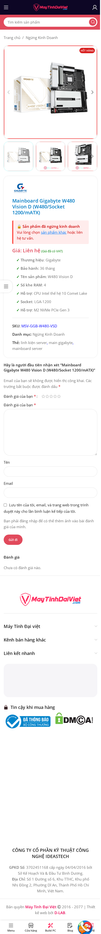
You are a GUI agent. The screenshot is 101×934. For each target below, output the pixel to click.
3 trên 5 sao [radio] (51, 396)
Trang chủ (12, 37)
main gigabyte (61, 342)
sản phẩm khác (53, 232)
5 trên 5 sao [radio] (59, 396)
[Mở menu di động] (6, 7)
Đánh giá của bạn (20, 396)
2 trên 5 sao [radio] (47, 396)
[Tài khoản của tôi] (95, 7)
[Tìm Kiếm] (92, 22)
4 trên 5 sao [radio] (55, 396)
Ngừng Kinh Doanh (42, 37)
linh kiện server (34, 342)
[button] (8, 92)
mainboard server (27, 348)
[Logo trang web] (50, 6)
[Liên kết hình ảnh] (50, 598)
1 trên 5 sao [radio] (43, 396)
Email (8, 483)
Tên (7, 462)
